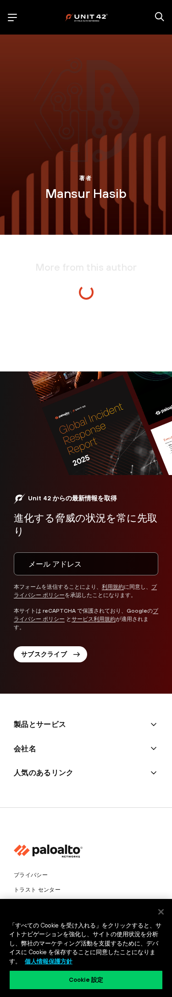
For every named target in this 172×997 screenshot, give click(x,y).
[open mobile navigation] (12, 17)
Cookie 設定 (86, 979)
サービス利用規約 (94, 619)
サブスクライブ (44, 654)
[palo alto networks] (86, 17)
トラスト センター (37, 890)
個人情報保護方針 (48, 961)
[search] (160, 17)
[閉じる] (161, 912)
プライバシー (31, 875)
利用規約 (113, 587)
